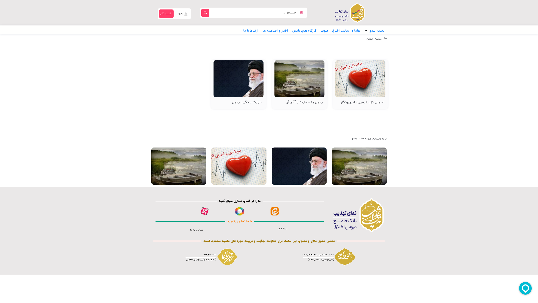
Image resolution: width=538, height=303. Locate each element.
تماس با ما (196, 230)
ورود (180, 13)
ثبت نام (165, 13)
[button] (374, 30)
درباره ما (282, 229)
